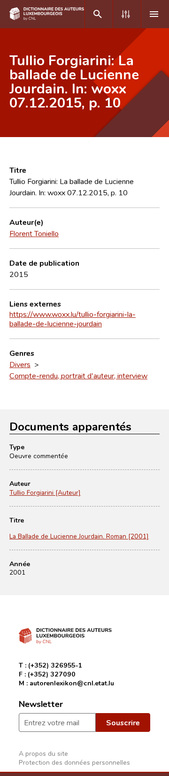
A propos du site (43, 753)
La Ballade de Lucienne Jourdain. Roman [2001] (79, 535)
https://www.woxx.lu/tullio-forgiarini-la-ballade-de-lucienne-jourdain (72, 318)
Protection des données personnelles (74, 762)
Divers (20, 364)
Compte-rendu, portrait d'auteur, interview (78, 375)
